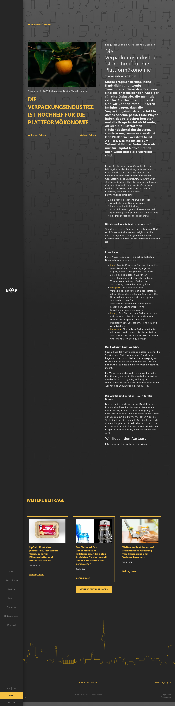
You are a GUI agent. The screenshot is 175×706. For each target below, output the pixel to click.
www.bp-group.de (163, 682)
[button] (94, 589)
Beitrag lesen (36, 574)
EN (14, 688)
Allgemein (56, 91)
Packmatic (115, 329)
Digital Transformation (75, 91)
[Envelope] (9, 702)
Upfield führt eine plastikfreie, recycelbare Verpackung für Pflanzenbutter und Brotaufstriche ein (43, 553)
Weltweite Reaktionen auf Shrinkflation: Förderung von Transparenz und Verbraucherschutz (138, 552)
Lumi (113, 265)
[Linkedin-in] (14, 702)
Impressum (166, 694)
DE (8, 688)
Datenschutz (166, 697)
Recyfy (114, 313)
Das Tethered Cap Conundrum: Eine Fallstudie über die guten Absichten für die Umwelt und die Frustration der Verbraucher (91, 555)
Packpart (115, 287)
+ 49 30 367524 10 (88, 682)
